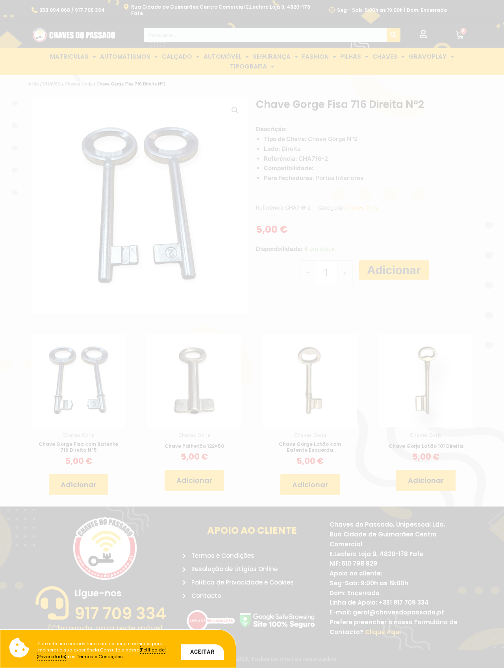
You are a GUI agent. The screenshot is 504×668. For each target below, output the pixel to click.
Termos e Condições (100, 656)
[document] (252, 334)
